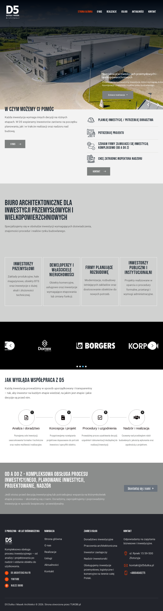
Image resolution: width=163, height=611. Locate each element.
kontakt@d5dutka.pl (141, 565)
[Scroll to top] (154, 605)
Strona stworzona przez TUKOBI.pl (63, 604)
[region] (81, 54)
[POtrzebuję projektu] (91, 133)
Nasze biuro (17, 585)
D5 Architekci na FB (21, 573)
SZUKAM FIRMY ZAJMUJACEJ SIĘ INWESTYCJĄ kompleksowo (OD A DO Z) (123, 146)
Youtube (15, 579)
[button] (158, 104)
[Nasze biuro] (7, 586)
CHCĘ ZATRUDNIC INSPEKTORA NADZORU (120, 159)
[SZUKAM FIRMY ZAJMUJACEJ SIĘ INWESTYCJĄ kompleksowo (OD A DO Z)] (91, 146)
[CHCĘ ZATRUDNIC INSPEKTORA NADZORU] (91, 159)
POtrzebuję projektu (111, 133)
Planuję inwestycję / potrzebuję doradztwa (125, 120)
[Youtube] (7, 579)
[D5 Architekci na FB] (6, 573)
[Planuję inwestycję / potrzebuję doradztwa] (91, 120)
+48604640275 (137, 573)
